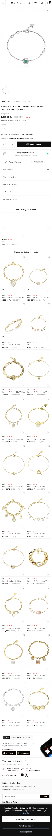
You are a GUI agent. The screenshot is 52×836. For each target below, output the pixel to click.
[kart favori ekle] (24, 215)
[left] (3, 229)
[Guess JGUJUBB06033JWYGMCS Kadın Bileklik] (38, 321)
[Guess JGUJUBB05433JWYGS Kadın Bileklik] (38, 557)
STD (4, 129)
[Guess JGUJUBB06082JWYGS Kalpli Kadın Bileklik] (38, 368)
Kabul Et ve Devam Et (26, 819)
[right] (49, 229)
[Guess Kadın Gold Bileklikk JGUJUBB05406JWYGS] (13, 652)
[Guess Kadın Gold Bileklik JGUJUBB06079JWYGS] (38, 699)
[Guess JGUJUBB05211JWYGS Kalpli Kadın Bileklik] (13, 416)
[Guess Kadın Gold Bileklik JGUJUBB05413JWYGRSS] (38, 605)
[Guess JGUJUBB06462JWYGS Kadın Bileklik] (38, 274)
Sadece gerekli (26, 832)
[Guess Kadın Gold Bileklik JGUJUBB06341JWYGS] (13, 321)
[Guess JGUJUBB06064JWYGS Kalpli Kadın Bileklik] (13, 274)
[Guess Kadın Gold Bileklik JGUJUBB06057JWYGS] (38, 463)
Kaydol (44, 796)
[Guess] (6, 101)
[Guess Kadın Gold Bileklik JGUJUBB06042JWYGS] (13, 510)
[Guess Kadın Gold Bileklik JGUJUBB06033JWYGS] (38, 510)
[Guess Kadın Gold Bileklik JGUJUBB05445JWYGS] (13, 605)
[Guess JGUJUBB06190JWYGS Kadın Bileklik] (13, 368)
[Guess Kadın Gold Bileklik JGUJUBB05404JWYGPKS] (38, 652)
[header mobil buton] (16, 3)
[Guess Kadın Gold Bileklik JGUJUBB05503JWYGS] (38, 416)
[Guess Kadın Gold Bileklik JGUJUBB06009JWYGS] (13, 557)
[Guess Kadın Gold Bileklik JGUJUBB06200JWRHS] (13, 699)
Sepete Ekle (35, 144)
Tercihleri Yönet (26, 826)
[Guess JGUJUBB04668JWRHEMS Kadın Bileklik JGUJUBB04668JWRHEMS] (13, 225)
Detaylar (26, 813)
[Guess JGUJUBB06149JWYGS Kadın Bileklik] (13, 463)
